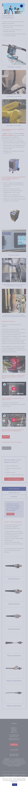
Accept (14, 784)
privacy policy (13, 781)
